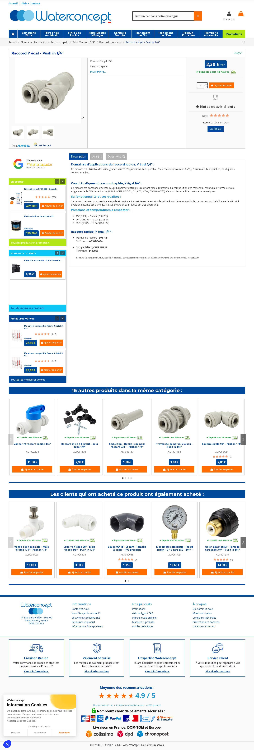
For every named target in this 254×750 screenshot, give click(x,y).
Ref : (14, 145)
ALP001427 (174, 554)
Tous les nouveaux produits (27, 308)
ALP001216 (222, 554)
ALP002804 (32, 451)
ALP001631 (79, 451)
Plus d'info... (98, 71)
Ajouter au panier (223, 85)
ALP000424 (221, 451)
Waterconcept (34, 160)
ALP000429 (31, 554)
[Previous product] (243, 42)
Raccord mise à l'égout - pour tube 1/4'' (79, 445)
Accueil (13, 3)
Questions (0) (116, 156)
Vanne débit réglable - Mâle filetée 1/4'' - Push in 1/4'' (31, 548)
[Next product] (244, 42)
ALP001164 (174, 451)
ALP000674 (79, 554)
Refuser (15, 732)
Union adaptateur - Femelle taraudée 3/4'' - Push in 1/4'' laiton (222, 549)
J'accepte (64, 732)
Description (78, 156)
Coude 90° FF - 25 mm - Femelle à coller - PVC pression (127, 548)
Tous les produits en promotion (30, 242)
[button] (7, 744)
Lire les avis (215, 128)
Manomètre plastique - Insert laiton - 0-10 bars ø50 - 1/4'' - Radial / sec (174, 549)
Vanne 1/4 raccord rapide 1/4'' (32, 444)
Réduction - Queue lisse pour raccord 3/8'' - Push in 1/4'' (127, 445)
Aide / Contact (31, 3)
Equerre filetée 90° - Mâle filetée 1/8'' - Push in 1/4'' (79, 548)
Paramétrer (40, 732)
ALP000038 (127, 554)
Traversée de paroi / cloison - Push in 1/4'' (174, 445)
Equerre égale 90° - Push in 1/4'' (221, 444)
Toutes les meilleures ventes (28, 379)
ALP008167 (127, 451)
